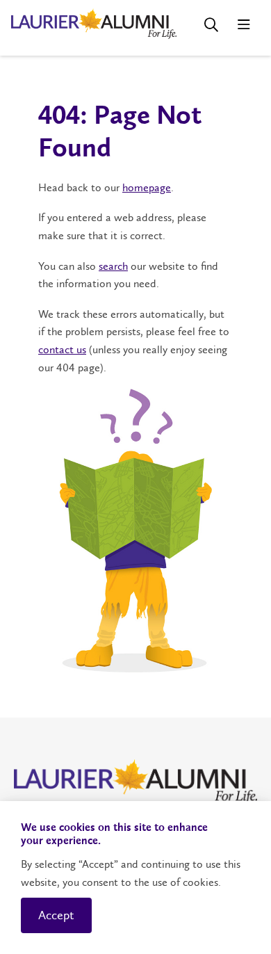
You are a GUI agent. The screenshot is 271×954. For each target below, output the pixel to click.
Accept (56, 915)
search (113, 266)
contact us (62, 349)
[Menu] (243, 24)
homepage (146, 187)
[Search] (211, 24)
